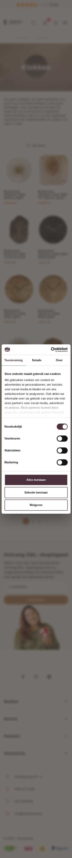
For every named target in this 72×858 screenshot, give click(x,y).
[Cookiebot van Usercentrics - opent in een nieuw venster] (51, 349)
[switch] (62, 438)
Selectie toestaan (36, 492)
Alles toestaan (36, 479)
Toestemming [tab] (13, 360)
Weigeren (36, 505)
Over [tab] (59, 360)
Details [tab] (36, 360)
